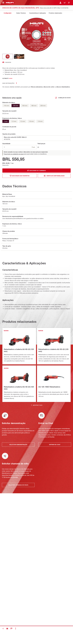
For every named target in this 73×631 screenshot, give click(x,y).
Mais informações (8, 83)
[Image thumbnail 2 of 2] (19, 56)
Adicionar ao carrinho (37, 170)
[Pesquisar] (69, 3)
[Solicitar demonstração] (7, 628)
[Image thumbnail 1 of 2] (7, 56)
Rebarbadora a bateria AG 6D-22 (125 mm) (19, 350)
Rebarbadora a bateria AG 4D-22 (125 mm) (19, 388)
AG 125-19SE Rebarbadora (49, 387)
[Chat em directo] (11, 628)
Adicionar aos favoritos (20, 176)
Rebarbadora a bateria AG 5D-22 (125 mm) (53, 350)
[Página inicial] (9, 3)
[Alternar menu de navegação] (3, 3)
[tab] (7, 13)
